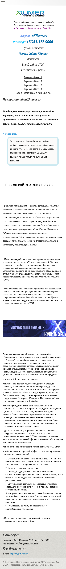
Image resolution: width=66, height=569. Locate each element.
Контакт (33, 59)
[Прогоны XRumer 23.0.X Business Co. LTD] (33, 12)
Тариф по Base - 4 (33, 89)
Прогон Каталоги (33, 48)
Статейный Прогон (33, 70)
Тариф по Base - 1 (33, 77)
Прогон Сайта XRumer (33, 54)
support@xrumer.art (19, 554)
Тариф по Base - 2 (33, 81)
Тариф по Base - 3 (33, 85)
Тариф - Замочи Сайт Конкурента (33, 93)
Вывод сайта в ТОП (33, 65)
